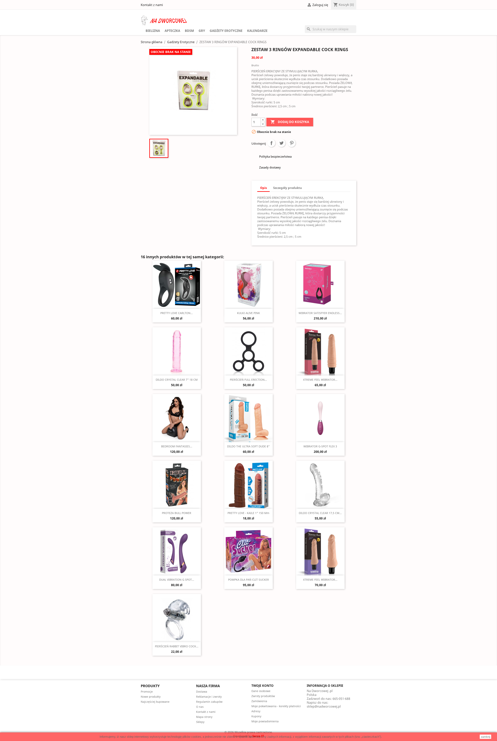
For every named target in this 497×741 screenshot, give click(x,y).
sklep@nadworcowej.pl (324, 706)
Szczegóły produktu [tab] (287, 188)
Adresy (255, 711)
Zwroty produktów (263, 696)
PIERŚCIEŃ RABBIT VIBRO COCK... (176, 646)
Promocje (147, 691)
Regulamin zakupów (209, 701)
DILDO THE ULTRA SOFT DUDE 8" (248, 446)
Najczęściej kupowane (155, 701)
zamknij (485, 736)
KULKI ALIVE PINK (248, 313)
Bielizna (153, 31)
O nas (200, 707)
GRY (202, 31)
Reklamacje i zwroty (209, 696)
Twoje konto (262, 685)
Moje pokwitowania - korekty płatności (276, 706)
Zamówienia (259, 701)
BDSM (189, 31)
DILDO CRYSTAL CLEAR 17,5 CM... (320, 513)
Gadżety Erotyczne (226, 31)
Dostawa (201, 691)
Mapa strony (204, 717)
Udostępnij (271, 143)
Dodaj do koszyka (289, 122)
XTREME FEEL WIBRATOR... (320, 379)
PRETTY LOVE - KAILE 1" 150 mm (248, 513)
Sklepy (200, 722)
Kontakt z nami (152, 5)
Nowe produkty (151, 696)
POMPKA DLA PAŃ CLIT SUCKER (248, 579)
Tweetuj (281, 143)
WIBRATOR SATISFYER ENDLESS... (320, 313)
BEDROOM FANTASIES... (176, 446)
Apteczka (172, 31)
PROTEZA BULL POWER (176, 513)
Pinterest (291, 143)
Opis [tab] (263, 188)
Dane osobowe (260, 691)
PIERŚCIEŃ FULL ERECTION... (248, 379)
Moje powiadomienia (265, 721)
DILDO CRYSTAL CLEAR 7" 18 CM (177, 379)
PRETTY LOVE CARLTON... (176, 313)
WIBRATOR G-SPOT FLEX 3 (320, 446)
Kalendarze (257, 31)
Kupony (256, 716)
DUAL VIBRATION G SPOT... (176, 579)
